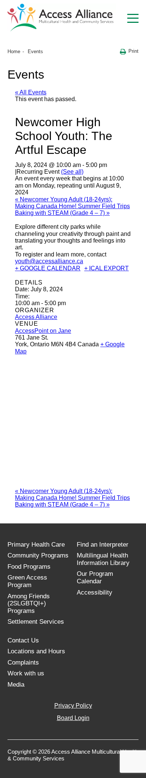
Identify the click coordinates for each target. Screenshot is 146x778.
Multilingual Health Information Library (103, 559)
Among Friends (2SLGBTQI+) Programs (28, 603)
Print (133, 51)
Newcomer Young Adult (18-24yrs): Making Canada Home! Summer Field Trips (72, 202)
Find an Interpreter (102, 544)
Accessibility (94, 592)
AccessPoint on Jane (43, 331)
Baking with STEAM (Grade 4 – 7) (62, 213)
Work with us (25, 673)
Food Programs (29, 566)
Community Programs (38, 555)
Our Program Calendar (95, 577)
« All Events (30, 92)
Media (15, 684)
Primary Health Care (36, 544)
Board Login (73, 718)
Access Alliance (36, 317)
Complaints (23, 662)
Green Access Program (27, 581)
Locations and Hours (36, 651)
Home (13, 51)
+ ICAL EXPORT (106, 268)
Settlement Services (35, 621)
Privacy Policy (73, 705)
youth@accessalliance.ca (49, 261)
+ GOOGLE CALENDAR (47, 268)
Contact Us (23, 640)
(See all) (72, 171)
